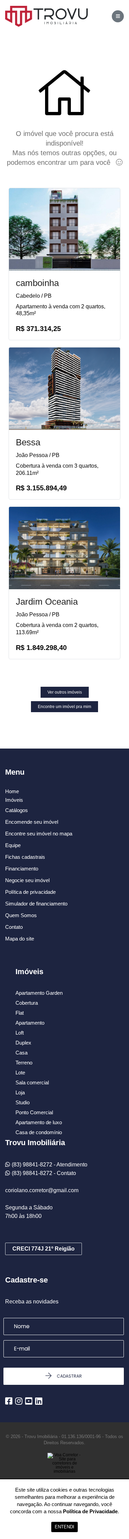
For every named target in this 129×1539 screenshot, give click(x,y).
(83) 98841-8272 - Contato (44, 1173)
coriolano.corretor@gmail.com (41, 1190)
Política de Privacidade (90, 1511)
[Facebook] (8, 1401)
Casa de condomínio (38, 1132)
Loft (19, 1033)
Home (12, 791)
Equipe (13, 845)
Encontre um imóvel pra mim (64, 706)
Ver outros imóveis (64, 692)
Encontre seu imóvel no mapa (38, 833)
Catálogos (16, 810)
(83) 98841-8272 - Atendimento (49, 1164)
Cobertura (26, 1003)
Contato (14, 927)
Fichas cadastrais (25, 857)
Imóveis (14, 800)
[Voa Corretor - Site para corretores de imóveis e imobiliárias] (64, 1473)
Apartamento (29, 1023)
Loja (20, 1092)
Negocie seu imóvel (27, 880)
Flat (19, 1013)
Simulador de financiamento (36, 904)
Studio (22, 1102)
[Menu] (118, 16)
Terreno (23, 1062)
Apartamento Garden (39, 993)
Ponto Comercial (34, 1112)
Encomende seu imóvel (31, 822)
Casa (21, 1053)
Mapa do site (19, 939)
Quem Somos (21, 915)
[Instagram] (18, 1401)
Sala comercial (32, 1082)
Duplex (23, 1043)
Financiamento (21, 868)
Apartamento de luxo (38, 1122)
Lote (20, 1072)
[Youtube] (28, 1401)
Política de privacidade (30, 892)
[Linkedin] (38, 1401)
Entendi (64, 1526)
